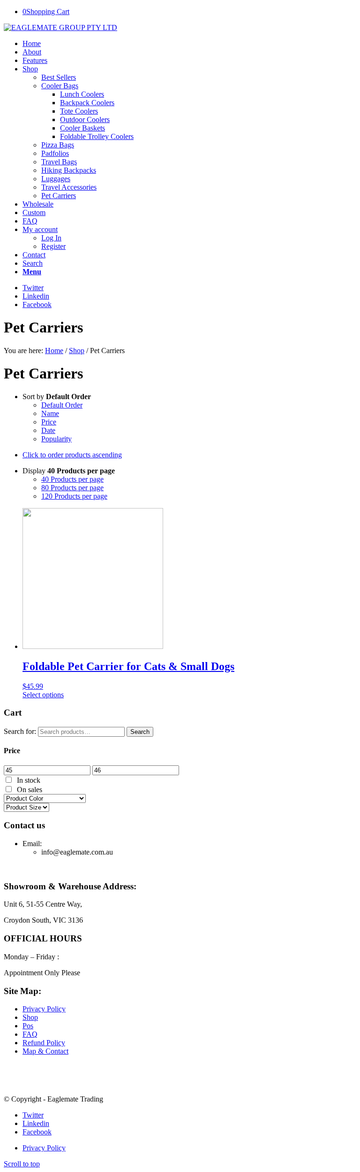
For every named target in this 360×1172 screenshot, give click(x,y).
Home (54, 351)
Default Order (61, 405)
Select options (43, 695)
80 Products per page (72, 488)
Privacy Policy (44, 1009)
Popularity (56, 439)
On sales (29, 790)
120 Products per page (74, 496)
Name (50, 413)
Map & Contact (45, 1051)
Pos (27, 1026)
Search (140, 731)
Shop (76, 351)
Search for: (20, 731)
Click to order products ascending (72, 455)
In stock (28, 780)
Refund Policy (43, 1043)
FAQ (30, 1034)
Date (48, 430)
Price (48, 422)
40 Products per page (72, 479)
